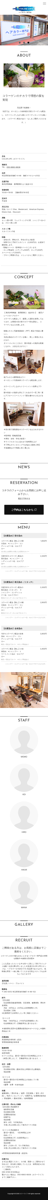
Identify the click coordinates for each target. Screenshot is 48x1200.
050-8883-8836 (13, 167)
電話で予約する (24, 498)
